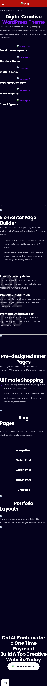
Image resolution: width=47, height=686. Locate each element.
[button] (23, 666)
